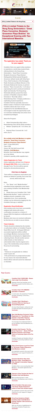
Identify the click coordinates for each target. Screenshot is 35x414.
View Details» (15, 285)
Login (32, 2)
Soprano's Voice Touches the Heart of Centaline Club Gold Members (22, 374)
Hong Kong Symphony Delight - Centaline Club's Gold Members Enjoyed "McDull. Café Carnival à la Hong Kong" (22, 400)
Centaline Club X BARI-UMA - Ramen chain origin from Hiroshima (22, 279)
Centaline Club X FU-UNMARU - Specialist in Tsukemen (21, 290)
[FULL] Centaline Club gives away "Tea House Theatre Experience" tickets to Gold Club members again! (22, 386)
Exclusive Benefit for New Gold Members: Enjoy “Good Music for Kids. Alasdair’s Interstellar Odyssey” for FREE (22, 361)
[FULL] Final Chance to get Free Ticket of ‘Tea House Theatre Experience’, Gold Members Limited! (23, 347)
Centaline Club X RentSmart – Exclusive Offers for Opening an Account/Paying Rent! (21, 302)
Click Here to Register (19, 172)
